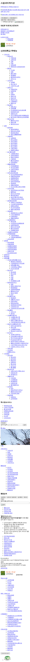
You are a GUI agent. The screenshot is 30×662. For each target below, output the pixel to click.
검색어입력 (4, 425)
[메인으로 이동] (2, 445)
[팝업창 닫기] (19, 22)
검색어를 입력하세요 (7, 501)
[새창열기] (7, 660)
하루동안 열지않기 (8, 21)
